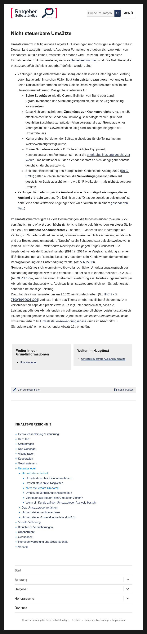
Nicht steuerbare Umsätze (42, 488)
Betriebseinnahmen (84, 60)
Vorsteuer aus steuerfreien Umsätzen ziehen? (54, 497)
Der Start (23, 439)
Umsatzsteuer (28, 362)
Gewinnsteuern (27, 463)
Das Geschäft (26, 448)
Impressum (118, 620)
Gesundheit (25, 536)
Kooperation (25, 458)
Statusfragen (26, 443)
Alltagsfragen (26, 453)
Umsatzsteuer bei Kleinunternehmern (49, 478)
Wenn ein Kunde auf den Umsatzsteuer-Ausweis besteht (61, 502)
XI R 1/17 (23, 278)
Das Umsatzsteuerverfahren (39, 507)
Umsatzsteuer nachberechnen (41, 512)
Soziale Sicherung (29, 522)
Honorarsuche (24, 598)
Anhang (23, 546)
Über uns (21, 608)
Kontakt (76, 620)
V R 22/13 (87, 262)
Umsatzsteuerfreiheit (35, 473)
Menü (128, 13)
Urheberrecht (26, 531)
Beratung (21, 579)
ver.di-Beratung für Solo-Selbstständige (46, 620)
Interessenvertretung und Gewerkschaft (43, 541)
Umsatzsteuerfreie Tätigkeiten (44, 483)
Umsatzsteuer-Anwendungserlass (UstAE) (48, 517)
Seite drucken (125, 389)
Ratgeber (21, 589)
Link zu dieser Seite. (29, 389)
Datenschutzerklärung (96, 620)
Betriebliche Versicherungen (35, 527)
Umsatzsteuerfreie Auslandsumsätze (103, 358)
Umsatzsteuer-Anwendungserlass (63, 321)
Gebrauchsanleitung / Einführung (38, 434)
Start (18, 570)
